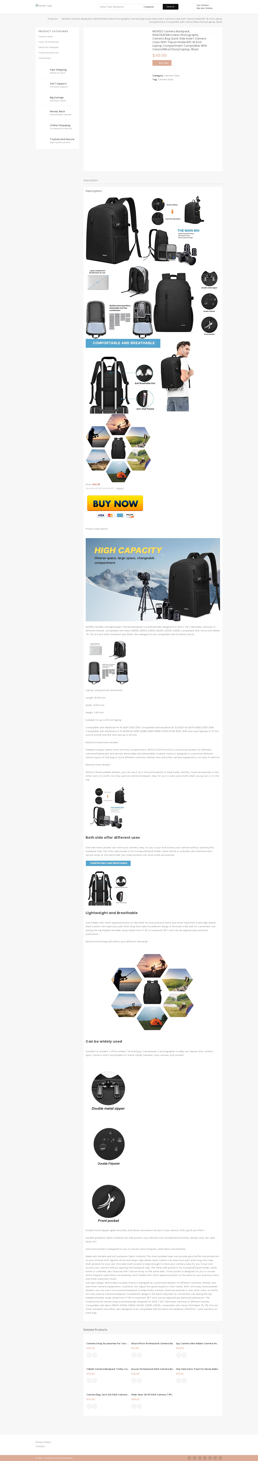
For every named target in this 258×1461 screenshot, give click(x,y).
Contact (40, 1446)
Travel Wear (44, 58)
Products (53, 18)
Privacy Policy (43, 1442)
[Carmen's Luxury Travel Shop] (43, 18)
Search (171, 6)
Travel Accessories (48, 52)
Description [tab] (90, 180)
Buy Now (164, 62)
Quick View (94, 1355)
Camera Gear (172, 75)
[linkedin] (210, 1458)
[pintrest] (215, 1458)
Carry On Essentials (48, 42)
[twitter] (194, 1458)
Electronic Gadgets (48, 47)
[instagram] (205, 1458)
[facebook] (189, 1458)
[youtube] (220, 1458)
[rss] (200, 1458)
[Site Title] (44, 5)
